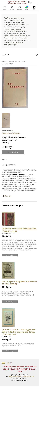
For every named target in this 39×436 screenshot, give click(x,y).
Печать (7, 196)
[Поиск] (12, 7)
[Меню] (4, 7)
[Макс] (34, 7)
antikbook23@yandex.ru (19, 380)
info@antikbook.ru (22, 378)
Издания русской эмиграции (16, 61)
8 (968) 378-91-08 (28, 376)
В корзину (13, 152)
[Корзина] (19, 7)
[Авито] (26, 7)
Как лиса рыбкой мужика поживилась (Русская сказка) (19, 282)
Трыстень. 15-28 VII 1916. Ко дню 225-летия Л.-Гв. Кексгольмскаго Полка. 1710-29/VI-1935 (19, 331)
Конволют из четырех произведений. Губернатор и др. (19, 229)
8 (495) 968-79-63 (15, 376)
